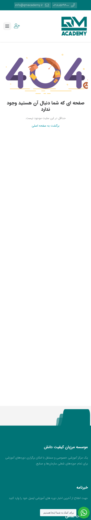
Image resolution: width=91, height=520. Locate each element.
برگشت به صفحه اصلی (45, 125)
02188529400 (61, 5)
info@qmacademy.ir (29, 5)
